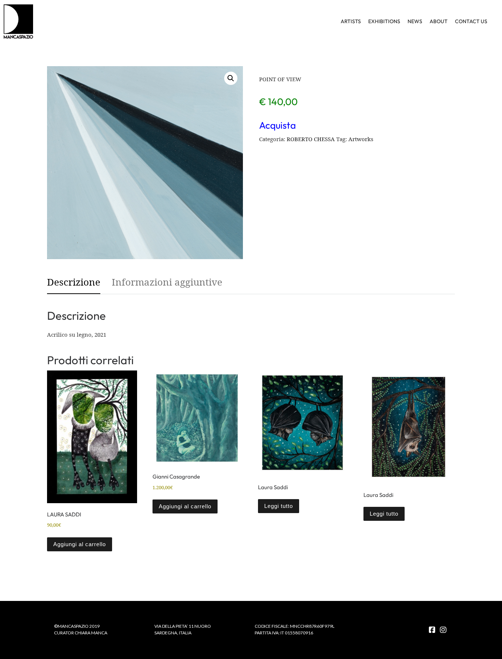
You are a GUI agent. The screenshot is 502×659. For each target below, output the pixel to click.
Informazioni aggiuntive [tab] (167, 282)
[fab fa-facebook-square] (432, 630)
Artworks (360, 139)
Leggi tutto (278, 506)
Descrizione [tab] (73, 282)
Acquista (277, 125)
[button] (230, 78)
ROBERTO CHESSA (311, 139)
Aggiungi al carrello (79, 544)
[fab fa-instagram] (443, 630)
